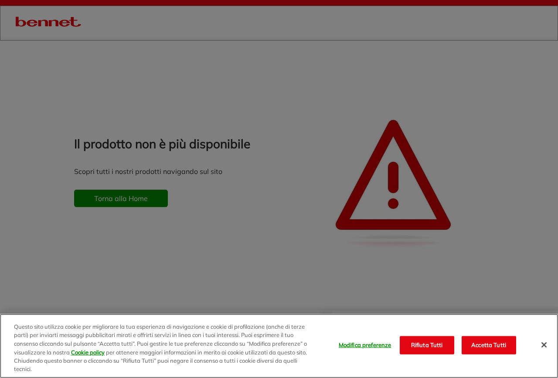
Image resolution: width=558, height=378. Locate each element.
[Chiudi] (544, 344)
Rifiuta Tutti (427, 344)
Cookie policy (88, 351)
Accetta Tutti (488, 344)
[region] (279, 346)
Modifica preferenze (365, 344)
